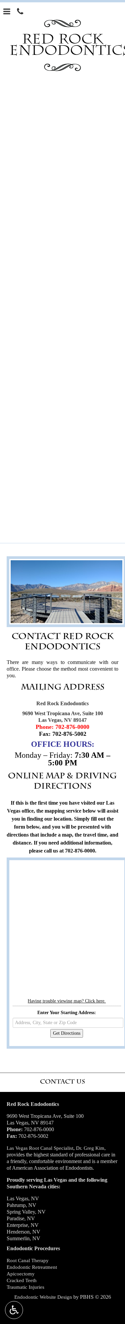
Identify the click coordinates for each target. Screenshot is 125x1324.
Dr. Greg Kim (90, 1148)
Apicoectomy (21, 1273)
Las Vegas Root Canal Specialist (40, 1148)
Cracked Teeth (22, 1280)
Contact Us (62, 1081)
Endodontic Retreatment (32, 1267)
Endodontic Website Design (43, 1297)
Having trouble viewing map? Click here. (67, 1000)
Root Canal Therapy (28, 1260)
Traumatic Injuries (25, 1287)
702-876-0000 (72, 727)
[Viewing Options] (14, 1310)
